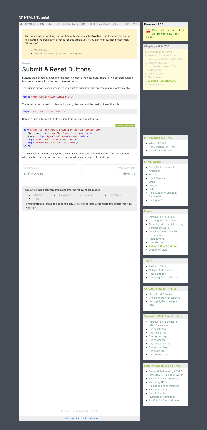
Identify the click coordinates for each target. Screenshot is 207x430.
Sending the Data (157, 62)
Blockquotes (156, 199)
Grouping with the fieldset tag (164, 58)
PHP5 (127, 24)
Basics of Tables (158, 266)
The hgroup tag (158, 336)
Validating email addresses (164, 378)
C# (83, 24)
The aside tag (157, 350)
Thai (36, 198)
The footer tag (157, 339)
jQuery (117, 24)
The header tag (157, 332)
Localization (92, 418)
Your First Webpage (160, 150)
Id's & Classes (157, 178)
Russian (89, 194)
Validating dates (158, 389)
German (38, 194)
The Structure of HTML (162, 146)
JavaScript (104, 24)
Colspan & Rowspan (160, 270)
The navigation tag (159, 343)
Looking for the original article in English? (58, 53)
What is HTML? (157, 143)
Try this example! (125, 125)
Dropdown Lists (156, 84)
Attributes (154, 170)
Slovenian (115, 194)
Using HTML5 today (160, 294)
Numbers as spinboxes (162, 396)
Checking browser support (164, 297)
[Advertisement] (165, 112)
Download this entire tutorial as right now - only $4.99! (165, 34)
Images (153, 185)
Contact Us (72, 418)
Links (152, 181)
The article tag (157, 328)
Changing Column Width (163, 277)
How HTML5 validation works (166, 374)
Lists (151, 189)
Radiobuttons (155, 73)
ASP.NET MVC (45, 24)
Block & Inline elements (162, 167)
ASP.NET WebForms (67, 24)
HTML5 (29, 24)
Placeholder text (158, 393)
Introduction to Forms (159, 51)
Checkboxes (154, 77)
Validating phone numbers (164, 385)
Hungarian (65, 194)
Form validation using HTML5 (166, 371)
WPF (135, 24)
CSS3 (91, 24)
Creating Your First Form (161, 55)
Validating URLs (158, 382)
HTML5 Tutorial (36, 18)
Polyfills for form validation (164, 400)
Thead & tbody (157, 273)
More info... (40, 49)
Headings (154, 174)
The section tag (158, 347)
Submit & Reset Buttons (161, 80)
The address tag (158, 354)
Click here (79, 203)
